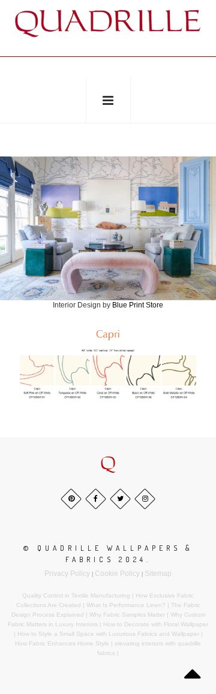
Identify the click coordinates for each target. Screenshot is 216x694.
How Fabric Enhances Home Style (62, 643)
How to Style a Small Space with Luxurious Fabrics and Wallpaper (108, 633)
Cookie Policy (117, 573)
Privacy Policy (67, 573)
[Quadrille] (108, 23)
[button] (108, 464)
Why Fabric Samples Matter (127, 614)
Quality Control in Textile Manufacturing (76, 595)
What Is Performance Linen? (126, 605)
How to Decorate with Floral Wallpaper (155, 624)
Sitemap (158, 573)
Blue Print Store (137, 305)
